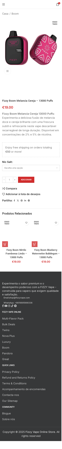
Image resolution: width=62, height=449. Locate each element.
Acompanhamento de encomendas (24, 389)
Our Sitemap (10, 400)
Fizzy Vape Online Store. (41, 431)
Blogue (6, 413)
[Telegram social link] (29, 201)
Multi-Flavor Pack (13, 318)
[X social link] (18, 201)
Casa (5, 13)
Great (5, 359)
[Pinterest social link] (22, 201)
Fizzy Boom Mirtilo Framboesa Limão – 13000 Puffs (16, 253)
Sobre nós (8, 419)
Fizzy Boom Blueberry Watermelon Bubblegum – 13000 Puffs (46, 253)
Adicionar (26, 179)
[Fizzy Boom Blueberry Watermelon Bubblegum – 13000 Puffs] (46, 233)
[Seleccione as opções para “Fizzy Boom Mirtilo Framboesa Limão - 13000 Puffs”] (5, 244)
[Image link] (18, 279)
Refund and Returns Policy (18, 377)
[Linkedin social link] (25, 201)
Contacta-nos (10, 394)
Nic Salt (7, 161)
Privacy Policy (10, 371)
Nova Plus (8, 335)
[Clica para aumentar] (7, 71)
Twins (6, 330)
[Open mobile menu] (3, 4)
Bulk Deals (8, 324)
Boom (15, 13)
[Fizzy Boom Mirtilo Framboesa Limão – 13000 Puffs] (16, 233)
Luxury (6, 341)
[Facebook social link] (14, 201)
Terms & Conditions (14, 383)
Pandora (7, 353)
